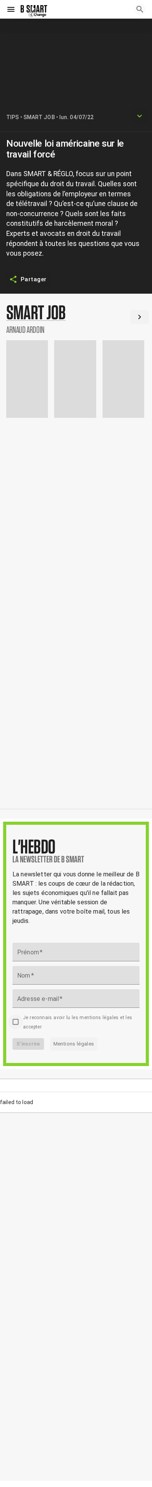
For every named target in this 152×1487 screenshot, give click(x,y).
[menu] (11, 9)
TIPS (12, 117)
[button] (76, 318)
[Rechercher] (140, 9)
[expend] (139, 116)
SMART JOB (39, 117)
